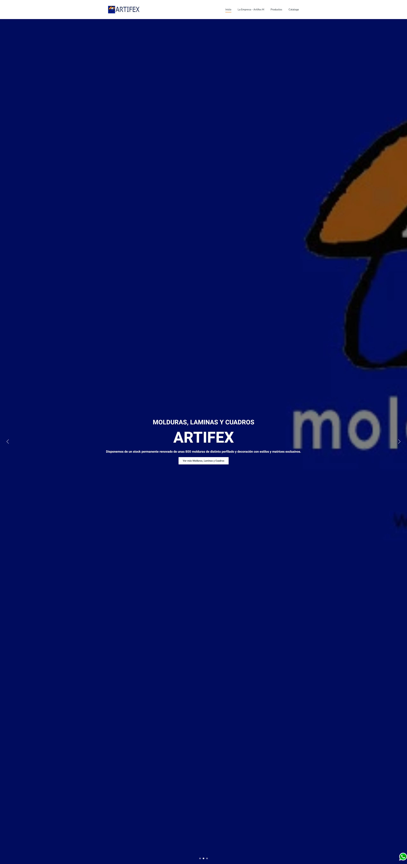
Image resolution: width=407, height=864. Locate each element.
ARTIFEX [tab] (200, 858)
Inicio (228, 9)
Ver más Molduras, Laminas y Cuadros (203, 461)
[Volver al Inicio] (124, 9)
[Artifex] (403, 856)
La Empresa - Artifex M (251, 9)
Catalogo (294, 9)
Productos (276, 9)
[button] (7, 441)
